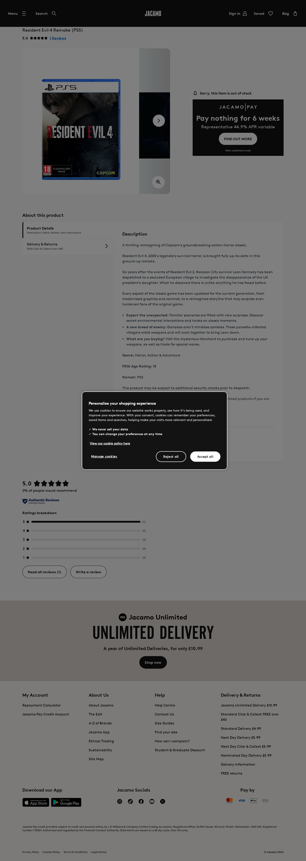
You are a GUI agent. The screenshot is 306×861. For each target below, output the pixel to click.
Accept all (205, 456)
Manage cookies (104, 456)
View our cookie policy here (110, 443)
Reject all (171, 456)
